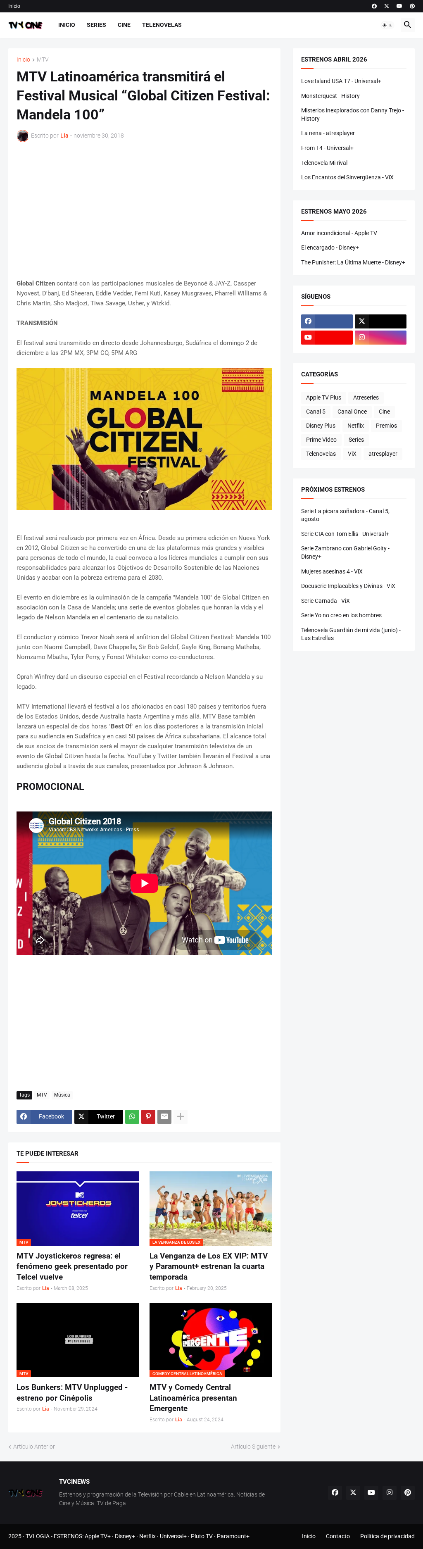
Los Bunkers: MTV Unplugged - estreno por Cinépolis (72, 1392)
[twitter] (386, 6)
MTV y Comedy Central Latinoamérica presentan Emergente (193, 1397)
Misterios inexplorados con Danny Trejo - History (352, 114)
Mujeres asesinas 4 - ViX (332, 571)
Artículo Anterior (34, 1446)
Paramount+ (233, 1536)
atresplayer (382, 453)
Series (96, 24)
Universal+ (173, 1536)
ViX (352, 453)
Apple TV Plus (323, 397)
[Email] (164, 1117)
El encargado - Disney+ (330, 247)
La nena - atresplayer (328, 133)
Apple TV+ (98, 1536)
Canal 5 (316, 411)
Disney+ (125, 1536)
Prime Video (321, 439)
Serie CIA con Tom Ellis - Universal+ (345, 534)
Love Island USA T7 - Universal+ (341, 81)
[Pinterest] (148, 1117)
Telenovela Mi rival (324, 162)
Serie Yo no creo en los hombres (341, 615)
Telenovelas (162, 24)
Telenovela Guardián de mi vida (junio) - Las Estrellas (351, 634)
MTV (43, 60)
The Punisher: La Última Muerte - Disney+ (353, 262)
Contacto (338, 1536)
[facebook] (374, 6)
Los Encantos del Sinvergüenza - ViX (347, 177)
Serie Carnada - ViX (325, 600)
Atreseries (366, 397)
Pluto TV (202, 1536)
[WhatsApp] (132, 1117)
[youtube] (399, 6)
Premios (386, 425)
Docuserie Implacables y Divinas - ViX (348, 586)
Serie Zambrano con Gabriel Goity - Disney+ (345, 552)
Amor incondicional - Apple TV (339, 233)
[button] (387, 25)
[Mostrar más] (180, 1117)
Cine (124, 24)
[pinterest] (412, 6)
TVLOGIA (38, 1536)
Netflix (355, 425)
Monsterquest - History (330, 96)
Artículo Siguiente (253, 1446)
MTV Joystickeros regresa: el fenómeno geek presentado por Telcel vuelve (72, 1266)
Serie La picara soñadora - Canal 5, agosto (345, 515)
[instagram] (380, 338)
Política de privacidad (387, 1536)
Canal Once (352, 411)
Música (62, 1095)
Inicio (14, 6)
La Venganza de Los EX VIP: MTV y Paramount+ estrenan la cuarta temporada (209, 1266)
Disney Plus (320, 425)
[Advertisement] (144, 210)
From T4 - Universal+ (327, 148)
